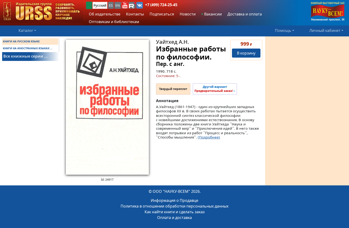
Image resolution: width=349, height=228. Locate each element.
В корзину (246, 53)
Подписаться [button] (162, 14)
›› (214, 89)
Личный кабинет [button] (324, 30)
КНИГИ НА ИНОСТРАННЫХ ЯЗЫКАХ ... (27, 48)
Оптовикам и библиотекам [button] (114, 21)
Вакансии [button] (212, 14)
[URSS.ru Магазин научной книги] (41, 11)
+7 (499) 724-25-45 (161, 4)
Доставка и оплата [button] (244, 14)
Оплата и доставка (174, 217)
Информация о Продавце (174, 200)
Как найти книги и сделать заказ (175, 211)
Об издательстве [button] (104, 14)
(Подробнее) (209, 137)
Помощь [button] (283, 30)
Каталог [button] (26, 30)
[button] (125, 5)
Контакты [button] (135, 14)
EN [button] (117, 5)
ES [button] (111, 5)
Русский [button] (100, 5)
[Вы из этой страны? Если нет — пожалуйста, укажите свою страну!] (89, 5)
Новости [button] (188, 14)
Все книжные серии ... (25, 56)
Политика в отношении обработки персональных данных (174, 206)
